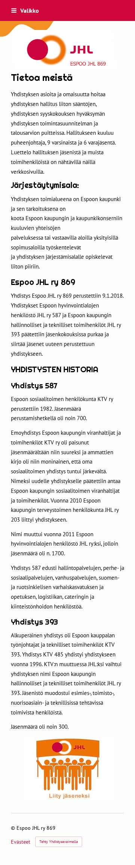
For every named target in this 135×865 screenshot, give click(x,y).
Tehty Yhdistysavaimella (58, 841)
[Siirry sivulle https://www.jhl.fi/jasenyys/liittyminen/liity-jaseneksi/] (67, 769)
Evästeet (20, 841)
